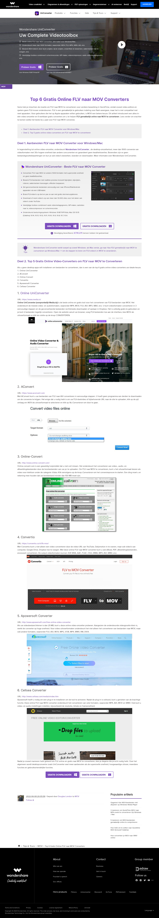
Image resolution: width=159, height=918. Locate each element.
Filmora (74, 892)
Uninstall (87, 908)
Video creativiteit (35, 4)
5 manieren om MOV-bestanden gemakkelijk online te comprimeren (124, 821)
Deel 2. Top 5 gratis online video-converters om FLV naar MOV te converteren (57, 133)
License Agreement (55, 908)
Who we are (57, 866)
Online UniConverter (34, 293)
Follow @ (30, 800)
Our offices (57, 882)
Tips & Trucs (29, 846)
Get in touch (101, 871)
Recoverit (98, 892)
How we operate (59, 871)
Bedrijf (126, 4)
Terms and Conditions (12, 908)
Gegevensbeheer (100, 4)
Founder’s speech (60, 877)
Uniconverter (85, 892)
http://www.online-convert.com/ (36, 463)
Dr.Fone (109, 892)
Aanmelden (147, 4)
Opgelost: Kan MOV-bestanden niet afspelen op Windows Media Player (124, 804)
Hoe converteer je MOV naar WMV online (124, 837)
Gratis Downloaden (59, 226)
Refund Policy (73, 908)
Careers (99, 877)
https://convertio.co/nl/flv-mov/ (35, 544)
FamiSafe (132, 892)
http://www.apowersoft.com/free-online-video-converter (46, 622)
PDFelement (120, 892)
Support (134, 4)
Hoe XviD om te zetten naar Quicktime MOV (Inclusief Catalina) (125, 829)
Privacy (28, 908)
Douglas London (65, 797)
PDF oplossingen (81, 4)
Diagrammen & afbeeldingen (59, 4)
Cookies (40, 908)
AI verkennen (117, 4)
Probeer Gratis (28, 67)
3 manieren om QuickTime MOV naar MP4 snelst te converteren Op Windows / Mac (126, 812)
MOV (77, 797)
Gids (87, 13)
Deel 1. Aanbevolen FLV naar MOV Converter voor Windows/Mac (51, 129)
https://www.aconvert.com (33, 393)
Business (99, 866)
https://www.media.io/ (31, 300)
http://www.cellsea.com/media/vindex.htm (40, 697)
